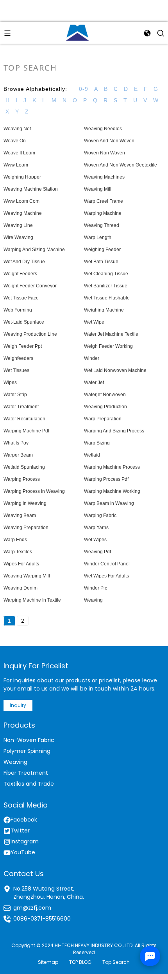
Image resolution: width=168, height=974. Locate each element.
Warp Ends (15, 539)
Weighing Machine (104, 310)
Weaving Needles (103, 128)
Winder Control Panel (107, 564)
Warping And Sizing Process (114, 431)
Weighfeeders (18, 358)
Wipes (10, 382)
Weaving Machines (104, 177)
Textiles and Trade (29, 784)
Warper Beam (18, 455)
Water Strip (15, 394)
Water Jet (94, 382)
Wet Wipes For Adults (106, 576)
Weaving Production (105, 406)
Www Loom (16, 165)
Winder (91, 358)
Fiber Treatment (26, 773)
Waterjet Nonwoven (105, 394)
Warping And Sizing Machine (34, 249)
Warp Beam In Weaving (109, 503)
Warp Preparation (103, 418)
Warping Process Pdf (106, 479)
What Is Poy (16, 443)
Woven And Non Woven (109, 140)
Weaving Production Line (30, 334)
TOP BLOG (80, 962)
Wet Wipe (94, 322)
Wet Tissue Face (21, 298)
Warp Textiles (18, 551)
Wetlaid (92, 455)
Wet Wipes (95, 539)
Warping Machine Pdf (26, 431)
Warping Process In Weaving (34, 491)
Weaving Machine (23, 213)
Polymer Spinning (27, 751)
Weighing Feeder (102, 249)
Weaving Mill (97, 189)
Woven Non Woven (104, 153)
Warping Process (22, 479)
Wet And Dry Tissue (24, 261)
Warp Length (97, 237)
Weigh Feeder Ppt (23, 346)
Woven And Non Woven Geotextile (120, 165)
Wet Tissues (16, 370)
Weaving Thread (101, 225)
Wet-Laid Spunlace (24, 322)
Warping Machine (103, 213)
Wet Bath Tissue (101, 261)
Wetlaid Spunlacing (24, 467)
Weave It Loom (19, 153)
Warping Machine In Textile (32, 600)
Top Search (116, 962)
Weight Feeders (20, 273)
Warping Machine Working (112, 491)
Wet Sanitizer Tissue (105, 286)
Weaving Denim (21, 588)
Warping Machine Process (112, 467)
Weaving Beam (20, 515)
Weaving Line (18, 225)
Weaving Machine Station (31, 189)
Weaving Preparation (26, 527)
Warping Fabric (100, 515)
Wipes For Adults (21, 564)
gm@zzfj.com (32, 908)
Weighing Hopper (22, 177)
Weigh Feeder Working (108, 346)
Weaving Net (17, 128)
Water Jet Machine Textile (111, 334)
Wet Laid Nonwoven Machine (115, 370)
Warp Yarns (96, 527)
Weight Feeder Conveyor (30, 286)
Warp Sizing (97, 443)
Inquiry (18, 705)
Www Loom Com (21, 201)
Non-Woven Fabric (29, 740)
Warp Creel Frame (103, 201)
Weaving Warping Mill (27, 576)
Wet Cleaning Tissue (106, 273)
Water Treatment (21, 406)
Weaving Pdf (97, 551)
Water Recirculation (24, 418)
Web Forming (18, 310)
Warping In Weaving (25, 503)
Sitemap (48, 962)
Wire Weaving (18, 237)
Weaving (93, 600)
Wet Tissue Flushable (107, 298)
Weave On (15, 140)
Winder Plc (95, 588)
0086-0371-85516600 (42, 919)
